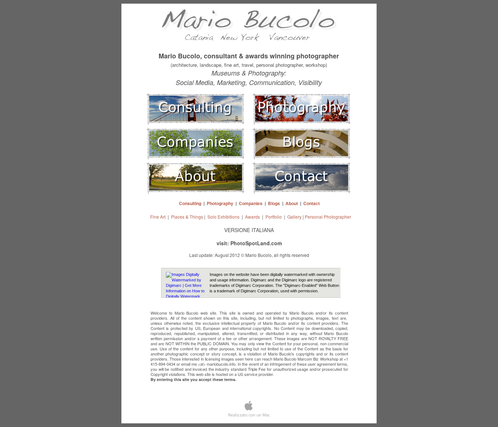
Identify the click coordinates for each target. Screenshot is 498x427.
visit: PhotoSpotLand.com (249, 243)
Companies (250, 203)
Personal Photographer (328, 217)
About (291, 203)
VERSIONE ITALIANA (249, 230)
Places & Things (187, 217)
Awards (252, 217)
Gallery (294, 217)
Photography (220, 203)
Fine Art (158, 217)
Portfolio (273, 217)
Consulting (190, 203)
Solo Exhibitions (223, 217)
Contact (311, 203)
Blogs (274, 203)
